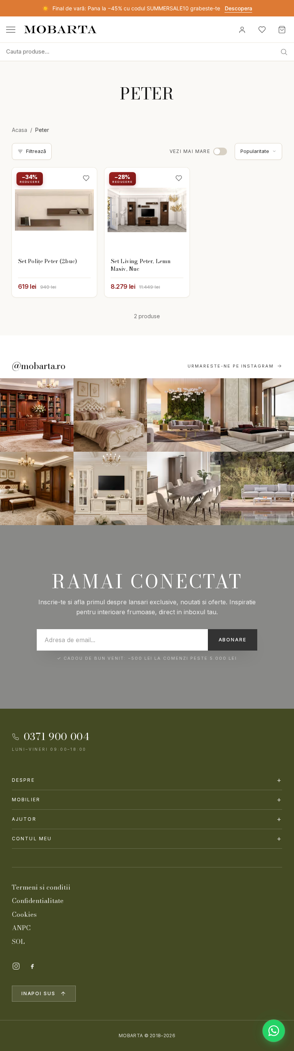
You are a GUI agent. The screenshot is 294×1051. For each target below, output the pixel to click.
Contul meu (147, 839)
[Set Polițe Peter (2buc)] (54, 210)
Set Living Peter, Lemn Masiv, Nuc (141, 265)
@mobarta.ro (38, 366)
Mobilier (147, 800)
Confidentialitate (38, 901)
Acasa (19, 130)
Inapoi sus (38, 993)
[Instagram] (16, 966)
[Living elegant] (183, 415)
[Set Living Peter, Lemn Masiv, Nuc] (147, 210)
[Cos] (281, 29)
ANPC (21, 928)
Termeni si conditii (41, 887)
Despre (147, 780)
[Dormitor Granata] (257, 415)
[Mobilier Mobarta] (37, 415)
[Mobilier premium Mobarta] (37, 488)
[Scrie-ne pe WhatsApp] (274, 1031)
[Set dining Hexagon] (183, 488)
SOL (18, 942)
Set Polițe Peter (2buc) (47, 261)
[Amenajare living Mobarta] (110, 415)
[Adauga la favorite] (86, 178)
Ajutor (147, 819)
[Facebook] (32, 966)
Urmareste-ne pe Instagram (231, 366)
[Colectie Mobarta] (110, 488)
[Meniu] (10, 30)
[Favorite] (261, 29)
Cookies (24, 914)
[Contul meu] (242, 29)
